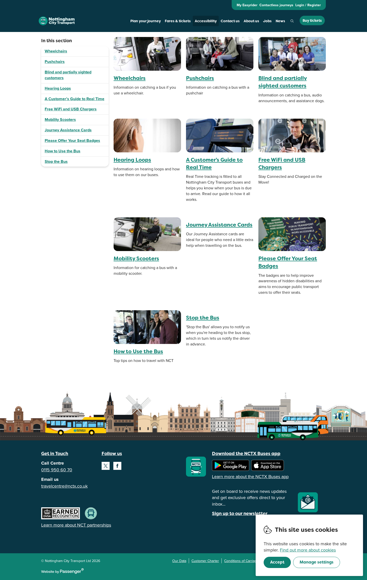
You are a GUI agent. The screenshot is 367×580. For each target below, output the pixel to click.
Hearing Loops (58, 88)
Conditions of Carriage (241, 560)
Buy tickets (312, 20)
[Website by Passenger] (62, 572)
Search (292, 21)
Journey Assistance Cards (68, 130)
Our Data (179, 560)
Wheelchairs (56, 51)
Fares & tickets (178, 21)
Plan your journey (145, 21)
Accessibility (206, 21)
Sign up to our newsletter (239, 513)
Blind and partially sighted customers (68, 75)
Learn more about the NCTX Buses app (250, 476)
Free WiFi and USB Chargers (71, 109)
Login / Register (308, 4)
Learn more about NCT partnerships (76, 525)
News (280, 21)
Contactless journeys (276, 4)
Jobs (267, 21)
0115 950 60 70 (56, 470)
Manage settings (317, 562)
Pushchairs (55, 61)
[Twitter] (106, 466)
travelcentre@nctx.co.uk (64, 486)
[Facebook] (117, 466)
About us (251, 21)
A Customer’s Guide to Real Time (74, 99)
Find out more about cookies (308, 550)
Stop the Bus (56, 161)
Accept (277, 562)
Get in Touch (54, 453)
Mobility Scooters (60, 119)
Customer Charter (205, 560)
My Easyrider (247, 4)
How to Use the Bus (62, 151)
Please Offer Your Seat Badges (72, 140)
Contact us (230, 21)
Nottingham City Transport (57, 21)
